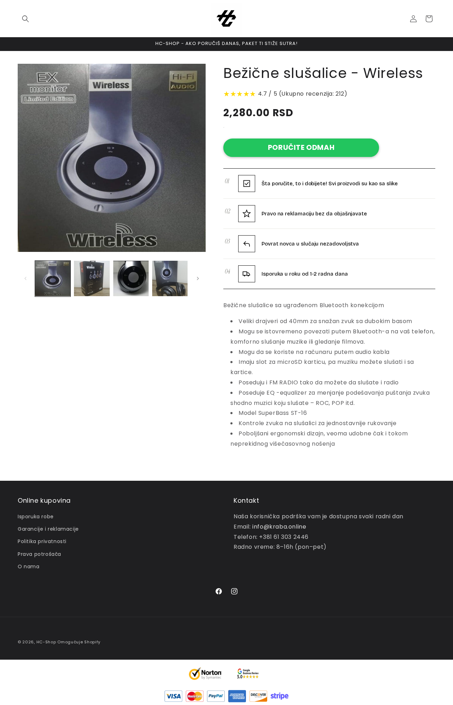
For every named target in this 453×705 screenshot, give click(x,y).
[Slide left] (25, 278)
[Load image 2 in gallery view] (91, 278)
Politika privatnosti (42, 541)
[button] (25, 19)
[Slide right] (198, 278)
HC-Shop (46, 642)
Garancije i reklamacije (48, 528)
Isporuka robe (36, 516)
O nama (29, 566)
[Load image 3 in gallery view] (131, 278)
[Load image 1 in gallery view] (52, 278)
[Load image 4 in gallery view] (170, 278)
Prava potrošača (39, 554)
